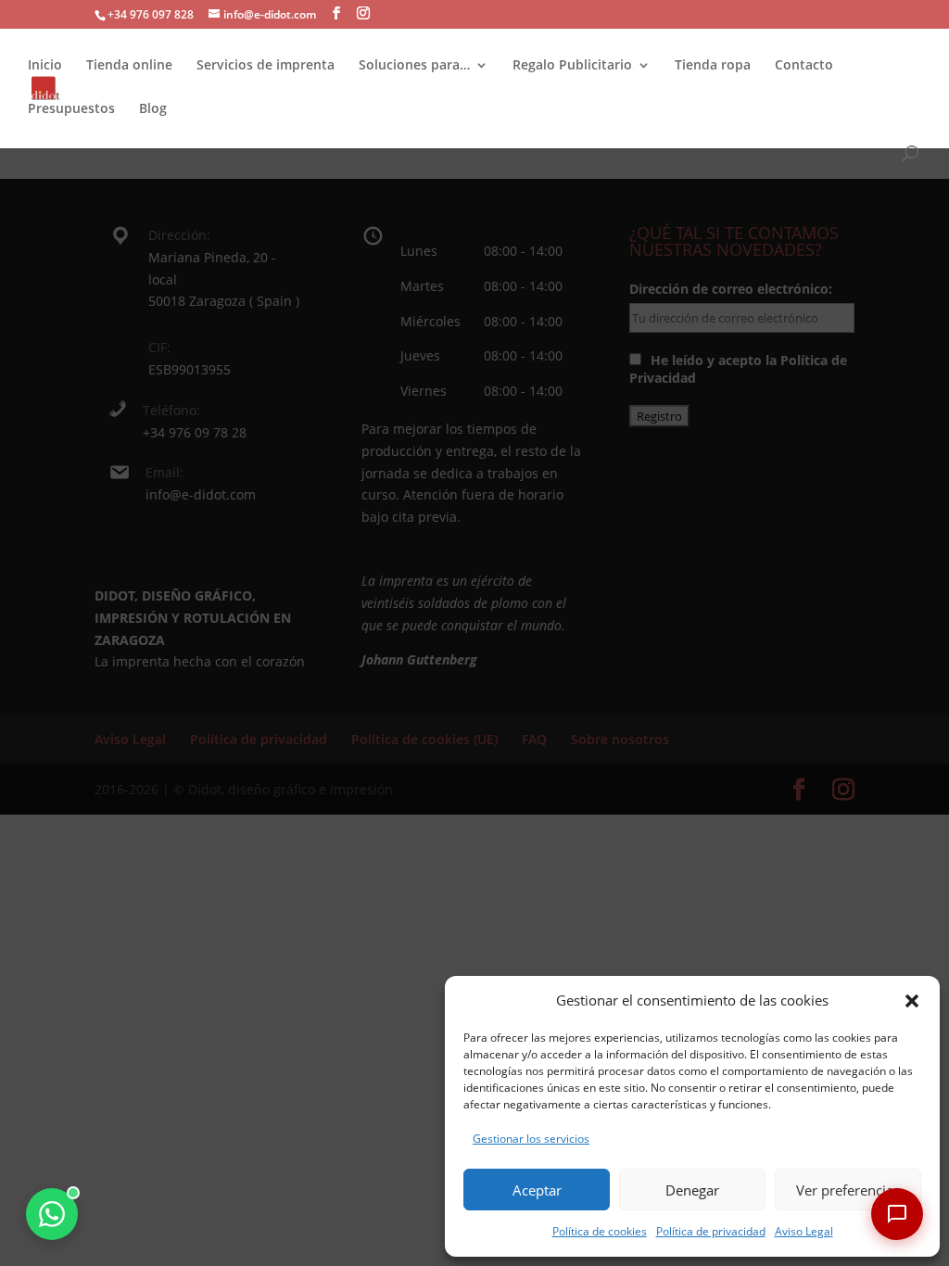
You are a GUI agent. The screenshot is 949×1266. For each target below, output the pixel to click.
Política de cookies (599, 1231)
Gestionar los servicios (531, 1138)
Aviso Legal (804, 1231)
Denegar (692, 1190)
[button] (912, 1001)
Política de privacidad (711, 1231)
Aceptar (537, 1190)
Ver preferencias (848, 1190)
